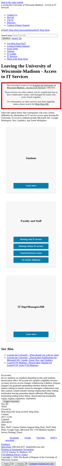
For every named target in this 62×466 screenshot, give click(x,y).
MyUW (10, 17)
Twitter (27, 438)
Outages (10, 51)
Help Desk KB (41, 104)
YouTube (40, 438)
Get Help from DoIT (16, 43)
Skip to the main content (12, 2)
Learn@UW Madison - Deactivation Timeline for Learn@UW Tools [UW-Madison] (29, 364)
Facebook (14, 438)
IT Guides (11, 54)
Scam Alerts (12, 48)
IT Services (12, 56)
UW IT (10, 20)
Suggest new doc (46, 463)
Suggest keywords (11, 401)
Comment (33, 463)
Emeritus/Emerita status (31, 253)
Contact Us (12, 15)
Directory (11, 22)
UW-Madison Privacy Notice (14, 454)
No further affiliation (31, 260)
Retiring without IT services (31, 246)
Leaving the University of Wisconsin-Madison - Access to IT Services (31, 86)
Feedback (5, 444)
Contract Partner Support (18, 25)
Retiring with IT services (31, 239)
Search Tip (17, 38)
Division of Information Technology (17, 449)
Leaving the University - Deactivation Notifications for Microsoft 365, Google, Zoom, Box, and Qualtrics (32, 358)
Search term (6, 35)
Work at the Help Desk (17, 59)
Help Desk (6, 447)
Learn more (31, 186)
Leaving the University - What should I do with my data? (33, 355)
